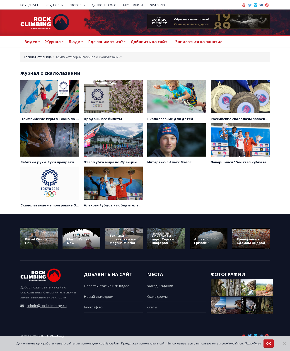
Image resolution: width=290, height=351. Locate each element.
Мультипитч (133, 5)
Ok (268, 343)
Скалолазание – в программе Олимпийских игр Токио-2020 (73, 205)
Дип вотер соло (104, 5)
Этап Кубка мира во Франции (110, 162)
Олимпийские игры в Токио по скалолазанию (61, 118)
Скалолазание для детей (170, 118)
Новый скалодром (98, 296)
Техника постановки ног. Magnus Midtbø (123, 239)
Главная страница (38, 57)
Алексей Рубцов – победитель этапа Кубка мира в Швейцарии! (140, 205)
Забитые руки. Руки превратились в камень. (60, 162)
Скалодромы (157, 296)
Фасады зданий (160, 285)
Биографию (93, 307)
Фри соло (157, 5)
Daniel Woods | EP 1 (37, 241)
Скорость (77, 5)
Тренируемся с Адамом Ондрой (251, 241)
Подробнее (253, 343)
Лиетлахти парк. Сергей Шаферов (163, 239)
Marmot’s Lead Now (79, 241)
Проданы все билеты (103, 118)
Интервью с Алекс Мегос (169, 162)
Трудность (54, 5)
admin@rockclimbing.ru (47, 305)
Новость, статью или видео (106, 285)
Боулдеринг (29, 5)
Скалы (152, 307)
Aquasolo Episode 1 (202, 241)
